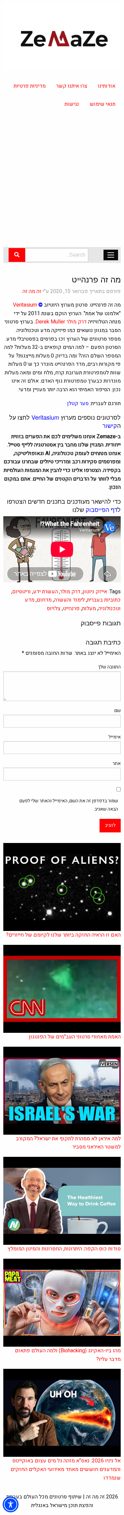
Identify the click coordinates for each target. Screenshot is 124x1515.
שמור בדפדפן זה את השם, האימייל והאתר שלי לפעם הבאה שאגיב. (69, 805)
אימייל (114, 737)
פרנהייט (71, 608)
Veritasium (25, 305)
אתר (116, 763)
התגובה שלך (109, 666)
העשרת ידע (45, 592)
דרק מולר (76, 322)
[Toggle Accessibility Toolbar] (10, 1504)
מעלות (89, 608)
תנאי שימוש (102, 104)
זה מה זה (31, 291)
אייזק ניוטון (95, 592)
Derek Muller (50, 322)
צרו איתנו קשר (71, 86)
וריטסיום (21, 592)
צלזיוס (54, 608)
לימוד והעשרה (69, 600)
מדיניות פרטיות (30, 86)
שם (117, 710)
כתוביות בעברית (104, 600)
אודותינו (106, 86)
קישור (110, 425)
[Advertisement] (62, 182)
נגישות (71, 104)
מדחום (44, 600)
